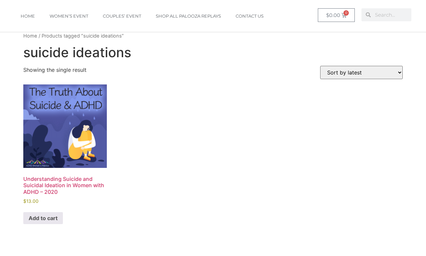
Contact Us (250, 16)
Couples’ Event (122, 16)
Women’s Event (69, 16)
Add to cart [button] (43, 218)
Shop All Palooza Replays (188, 16)
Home (28, 16)
